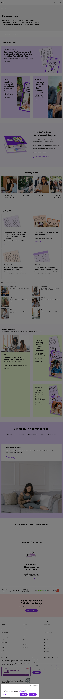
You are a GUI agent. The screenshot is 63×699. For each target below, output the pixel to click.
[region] (20, 690)
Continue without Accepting (34, 685)
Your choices (5, 694)
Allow (33, 694)
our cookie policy (22, 691)
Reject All (24, 694)
